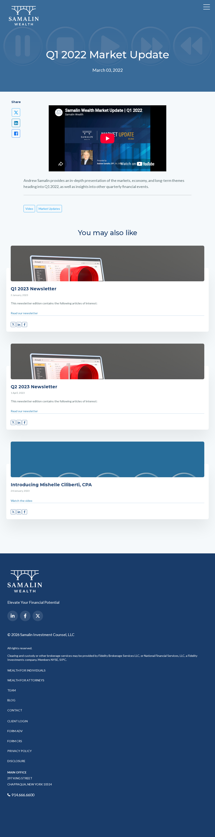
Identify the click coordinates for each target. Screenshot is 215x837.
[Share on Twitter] (16, 112)
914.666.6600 (22, 795)
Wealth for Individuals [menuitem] (26, 670)
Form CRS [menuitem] (14, 741)
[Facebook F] (25, 616)
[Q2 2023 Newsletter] (107, 361)
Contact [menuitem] (14, 710)
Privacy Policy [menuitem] (19, 751)
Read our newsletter (24, 313)
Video (29, 208)
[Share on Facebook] (16, 133)
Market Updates (49, 208)
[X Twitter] (38, 616)
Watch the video (21, 500)
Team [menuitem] (11, 690)
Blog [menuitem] (11, 700)
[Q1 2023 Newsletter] (107, 263)
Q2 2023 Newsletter (34, 386)
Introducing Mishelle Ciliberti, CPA (51, 484)
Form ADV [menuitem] (15, 731)
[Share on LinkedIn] (16, 123)
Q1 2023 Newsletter (33, 288)
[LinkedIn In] (12, 616)
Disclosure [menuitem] (16, 761)
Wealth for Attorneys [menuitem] (25, 680)
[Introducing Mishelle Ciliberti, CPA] (107, 459)
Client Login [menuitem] (17, 721)
